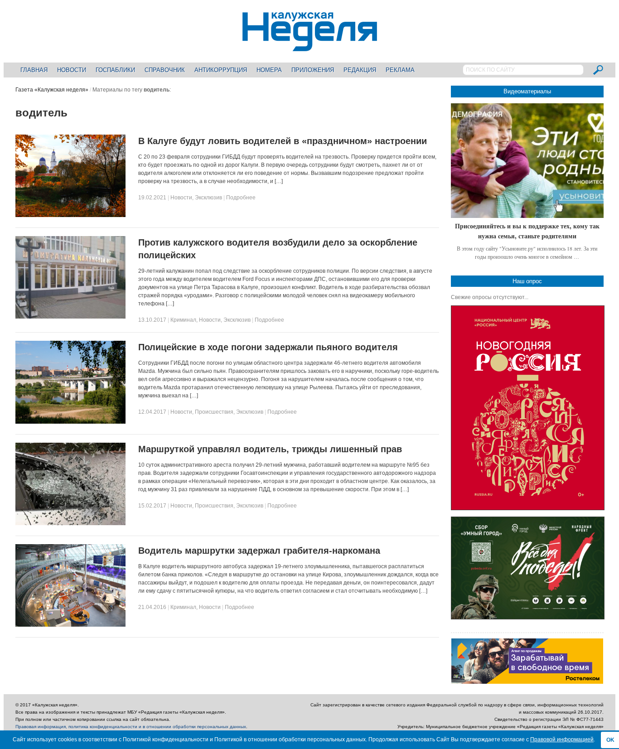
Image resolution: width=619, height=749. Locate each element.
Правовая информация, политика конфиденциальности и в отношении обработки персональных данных (130, 726)
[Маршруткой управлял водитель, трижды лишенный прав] (70, 523)
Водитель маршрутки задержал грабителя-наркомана (259, 551)
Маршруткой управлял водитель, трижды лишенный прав (270, 449)
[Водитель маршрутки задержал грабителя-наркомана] (70, 625)
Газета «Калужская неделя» (51, 90)
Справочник (165, 70)
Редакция (359, 70)
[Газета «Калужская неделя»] (309, 46)
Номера (269, 70)
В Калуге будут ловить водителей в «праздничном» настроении (282, 141)
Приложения (312, 70)
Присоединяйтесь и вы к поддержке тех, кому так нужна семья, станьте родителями (527, 231)
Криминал (183, 320)
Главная (34, 70)
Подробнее (241, 197)
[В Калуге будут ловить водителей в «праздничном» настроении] (70, 215)
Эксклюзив (208, 197)
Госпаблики (115, 70)
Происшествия (214, 412)
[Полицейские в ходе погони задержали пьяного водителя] (70, 422)
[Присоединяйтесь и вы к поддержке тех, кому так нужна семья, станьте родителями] (527, 160)
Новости (71, 70)
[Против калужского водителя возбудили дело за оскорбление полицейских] (70, 317)
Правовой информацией (562, 739)
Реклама (400, 70)
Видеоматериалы (527, 91)
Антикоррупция (220, 70)
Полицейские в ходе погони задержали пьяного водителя (268, 347)
